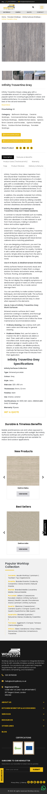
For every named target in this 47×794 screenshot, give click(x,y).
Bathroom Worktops (20, 114)
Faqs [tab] (5, 166)
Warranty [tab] (35, 161)
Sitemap (23, 782)
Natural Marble (20, 592)
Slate (17, 629)
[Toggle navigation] (42, 7)
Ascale (24, 600)
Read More (6, 105)
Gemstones (12, 631)
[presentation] (5, 477)
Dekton (19, 598)
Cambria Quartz (14, 609)
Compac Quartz (28, 609)
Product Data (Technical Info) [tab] (15, 161)
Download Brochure (11, 135)
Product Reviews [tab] (17, 166)
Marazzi (11, 600)
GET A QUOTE (11, 412)
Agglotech (21, 623)
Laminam (34, 575)
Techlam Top (13, 578)
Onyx (32, 629)
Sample (18, 12)
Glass (38, 629)
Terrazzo (12, 623)
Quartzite (12, 614)
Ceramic (12, 575)
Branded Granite (22, 581)
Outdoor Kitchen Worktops (18, 125)
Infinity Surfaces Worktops (31, 17)
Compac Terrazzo (34, 623)
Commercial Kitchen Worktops (23, 117)
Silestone (18, 606)
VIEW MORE (23, 494)
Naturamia (12, 617)
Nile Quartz (31, 611)
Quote (29, 12)
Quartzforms (20, 611)
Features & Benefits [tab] (24, 157)
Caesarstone (29, 606)
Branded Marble (21, 590)
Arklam (20, 595)
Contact (40, 12)
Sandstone (25, 629)
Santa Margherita (16, 625)
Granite (11, 581)
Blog (3, 1)
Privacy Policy (15, 782)
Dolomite (22, 631)
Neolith (18, 600)
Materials (6, 12)
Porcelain (12, 595)
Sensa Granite (24, 584)
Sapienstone (25, 578)
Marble (11, 590)
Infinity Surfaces (30, 598)
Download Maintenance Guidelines (17, 141)
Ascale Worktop (23, 575)
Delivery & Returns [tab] (36, 166)
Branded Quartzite (25, 614)
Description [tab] (7, 157)
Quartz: (11, 606)
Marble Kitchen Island (26, 120)
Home (4, 17)
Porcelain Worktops (14, 17)
